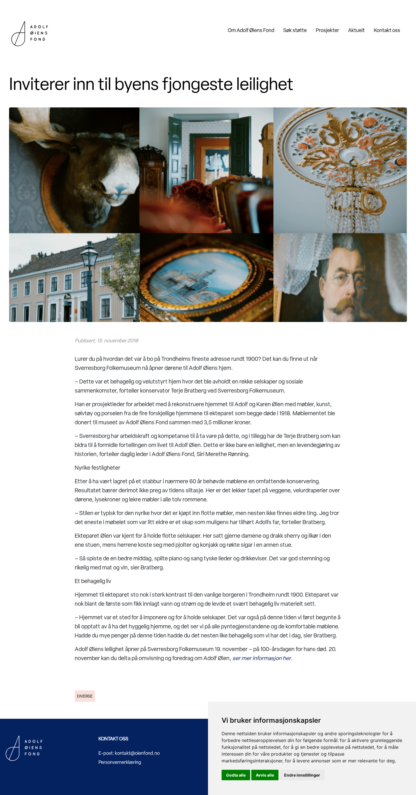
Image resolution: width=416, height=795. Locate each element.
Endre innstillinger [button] (302, 775)
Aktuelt (356, 30)
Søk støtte (295, 30)
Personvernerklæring (119, 762)
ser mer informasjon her (261, 658)
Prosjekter (327, 30)
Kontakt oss (387, 30)
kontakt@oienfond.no (137, 753)
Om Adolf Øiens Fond (251, 30)
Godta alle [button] (236, 775)
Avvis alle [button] (265, 775)
